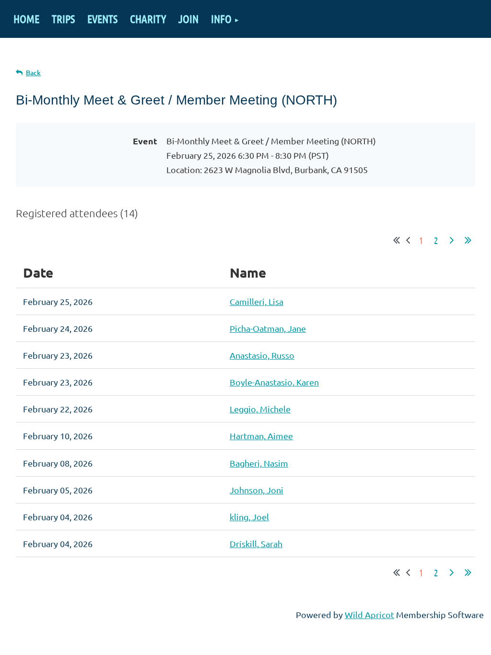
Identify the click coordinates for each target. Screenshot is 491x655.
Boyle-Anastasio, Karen (274, 382)
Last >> (468, 240)
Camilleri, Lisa (256, 301)
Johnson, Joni (256, 490)
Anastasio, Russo (262, 355)
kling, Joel (249, 517)
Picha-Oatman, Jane (268, 328)
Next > (451, 240)
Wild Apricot (369, 614)
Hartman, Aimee (261, 436)
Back (33, 72)
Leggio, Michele (260, 409)
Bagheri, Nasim (259, 463)
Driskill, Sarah (256, 543)
